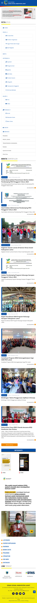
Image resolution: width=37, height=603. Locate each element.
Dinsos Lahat (17, 600)
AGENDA (6, 546)
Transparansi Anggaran (13, 86)
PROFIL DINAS (6, 139)
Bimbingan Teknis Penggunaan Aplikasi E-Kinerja (18, 398)
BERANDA (6, 131)
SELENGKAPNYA (30, 187)
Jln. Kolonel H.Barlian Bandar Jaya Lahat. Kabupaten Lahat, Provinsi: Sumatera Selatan (18, 588)
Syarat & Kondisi (7, 150)
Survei (8, 113)
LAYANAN (6, 540)
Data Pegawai (10, 47)
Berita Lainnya (9, 445)
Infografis (9, 82)
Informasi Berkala (11, 90)
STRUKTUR (6, 556)
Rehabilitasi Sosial (5, 245)
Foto (8, 99)
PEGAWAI (5, 136)
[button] (34, 13)
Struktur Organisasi (12, 39)
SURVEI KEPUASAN (9, 543)
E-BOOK (6, 127)
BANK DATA (7, 550)
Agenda (9, 70)
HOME (6, 28)
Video (8, 103)
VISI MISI (6, 559)
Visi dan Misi (10, 35)
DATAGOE (6, 563)
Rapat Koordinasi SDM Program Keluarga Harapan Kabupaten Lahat (15, 317)
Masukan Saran (11, 117)
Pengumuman (10, 66)
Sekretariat (4, 395)
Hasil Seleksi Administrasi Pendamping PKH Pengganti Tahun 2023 (16, 209)
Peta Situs (5, 154)
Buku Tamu (10, 121)
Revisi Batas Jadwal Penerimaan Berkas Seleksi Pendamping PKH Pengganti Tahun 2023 (17, 181)
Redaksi (5, 147)
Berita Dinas (4, 177)
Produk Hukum (11, 78)
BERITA (4, 54)
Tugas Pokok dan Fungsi (13, 43)
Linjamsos (4, 205)
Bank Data (9, 74)
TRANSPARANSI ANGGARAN (10, 143)
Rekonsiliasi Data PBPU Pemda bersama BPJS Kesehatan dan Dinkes (16, 428)
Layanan (9, 62)
